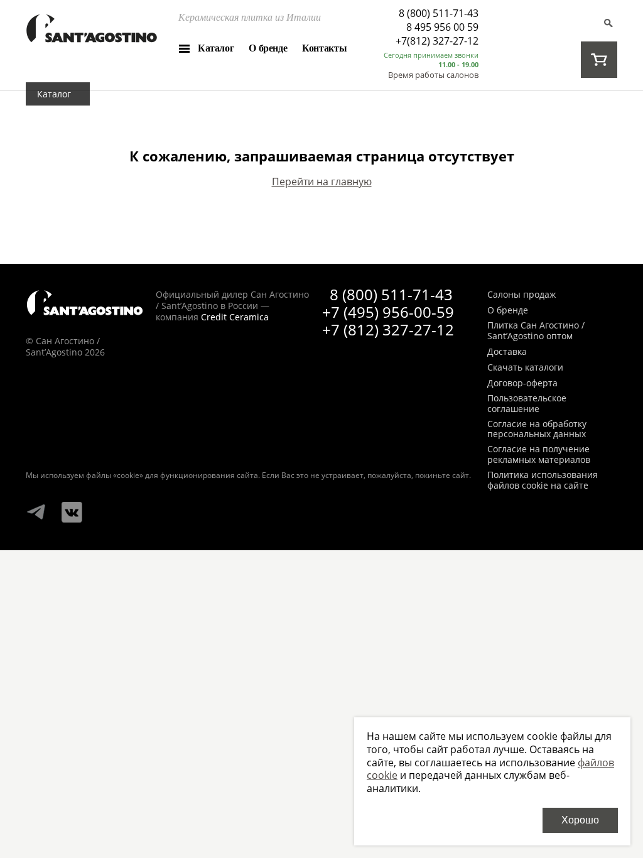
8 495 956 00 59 (442, 27)
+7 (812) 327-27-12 (388, 329)
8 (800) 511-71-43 (438, 13)
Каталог (216, 48)
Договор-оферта (522, 383)
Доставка (507, 352)
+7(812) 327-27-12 (437, 41)
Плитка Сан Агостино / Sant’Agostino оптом (536, 331)
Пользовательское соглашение (526, 404)
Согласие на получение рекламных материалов (538, 454)
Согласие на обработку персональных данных (536, 429)
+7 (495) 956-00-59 (388, 311)
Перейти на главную (322, 181)
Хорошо (580, 820)
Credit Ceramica (235, 317)
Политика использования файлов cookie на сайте (542, 480)
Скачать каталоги (525, 367)
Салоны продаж (521, 295)
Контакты (324, 48)
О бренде (268, 48)
